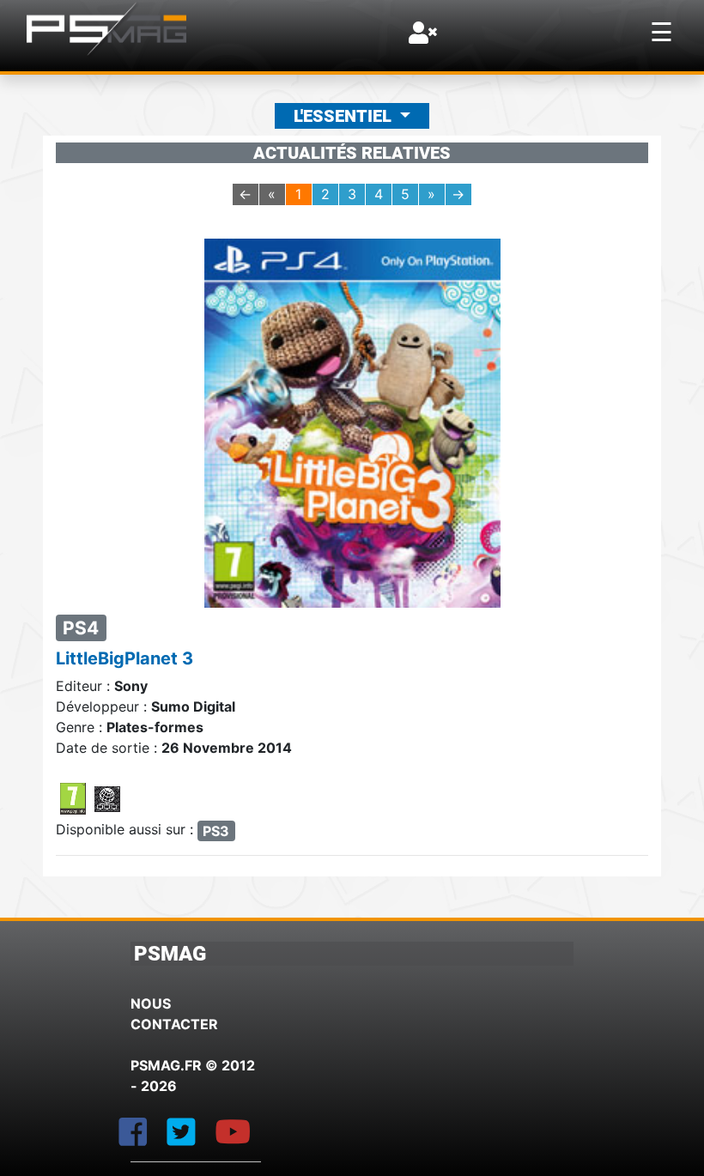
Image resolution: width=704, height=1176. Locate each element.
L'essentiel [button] (345, 116)
